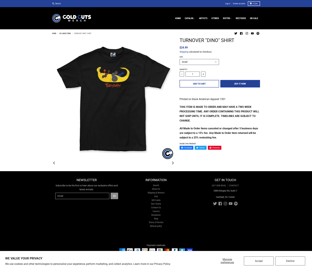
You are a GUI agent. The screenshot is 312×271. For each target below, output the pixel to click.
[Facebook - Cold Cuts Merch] (241, 33)
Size (181, 57)
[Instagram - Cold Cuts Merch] (247, 33)
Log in (227, 3)
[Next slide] (172, 163)
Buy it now (240, 83)
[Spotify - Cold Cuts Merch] (258, 33)
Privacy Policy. (162, 263)
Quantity (183, 69)
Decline (290, 261)
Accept (259, 261)
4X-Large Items (65, 33)
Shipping (184, 51)
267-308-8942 (219, 185)
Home (54, 33)
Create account (239, 3)
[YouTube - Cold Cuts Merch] (252, 33)
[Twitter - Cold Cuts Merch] (236, 33)
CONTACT (234, 185)
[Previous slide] (54, 163)
